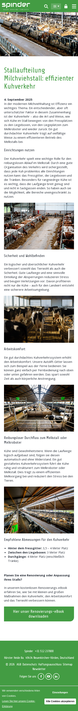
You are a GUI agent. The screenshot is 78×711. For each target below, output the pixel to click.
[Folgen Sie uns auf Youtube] (48, 676)
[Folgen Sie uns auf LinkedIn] (56, 676)
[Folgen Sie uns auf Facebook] (41, 676)
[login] (66, 6)
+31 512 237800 (44, 651)
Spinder (16, 6)
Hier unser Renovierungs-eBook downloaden (38, 614)
